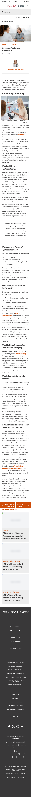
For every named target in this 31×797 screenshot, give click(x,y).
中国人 (12, 742)
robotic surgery (20, 354)
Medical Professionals (15, 709)
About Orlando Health (15, 659)
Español (23, 754)
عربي (7, 742)
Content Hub (7, 12)
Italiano (11, 751)
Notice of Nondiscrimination (15, 766)
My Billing (15, 645)
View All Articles (8, 21)
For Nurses (15, 698)
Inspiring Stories (8, 561)
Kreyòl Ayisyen (15, 748)
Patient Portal (15, 630)
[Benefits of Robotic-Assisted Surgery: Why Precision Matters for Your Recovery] (15, 520)
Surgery (13, 44)
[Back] (3, 6)
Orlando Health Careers (15, 705)
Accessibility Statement (15, 777)
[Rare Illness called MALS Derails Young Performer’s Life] (15, 551)
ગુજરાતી (6, 748)
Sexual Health (6, 44)
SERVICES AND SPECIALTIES (15, 662)
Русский (16, 754)
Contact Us (15, 695)
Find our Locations (15, 623)
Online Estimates (15, 641)
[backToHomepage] (2, 12)
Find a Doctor (15, 626)
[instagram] (17, 726)
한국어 (17, 751)
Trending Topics (15, 592)
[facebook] (9, 726)
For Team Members (15, 702)
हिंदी (5, 751)
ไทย (15, 757)
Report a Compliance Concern (15, 781)
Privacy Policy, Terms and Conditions (15, 770)
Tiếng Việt (21, 757)
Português (7, 754)
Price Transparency (15, 684)
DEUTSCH (15, 745)
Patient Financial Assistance (15, 677)
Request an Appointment (15, 634)
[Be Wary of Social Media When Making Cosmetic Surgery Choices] (15, 582)
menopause (22, 135)
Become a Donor (15, 648)
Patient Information (15, 670)
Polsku (23, 751)
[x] (13, 726)
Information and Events (15, 673)
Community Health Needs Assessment (15, 681)
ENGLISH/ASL (20, 742)
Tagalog (9, 757)
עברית (24, 748)
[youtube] (22, 726)
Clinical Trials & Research (15, 713)
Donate (15, 716)
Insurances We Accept (15, 666)
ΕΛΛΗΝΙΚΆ (23, 745)
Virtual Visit (15, 637)
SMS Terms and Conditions (15, 773)
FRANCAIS (7, 745)
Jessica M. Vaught (15, 70)
